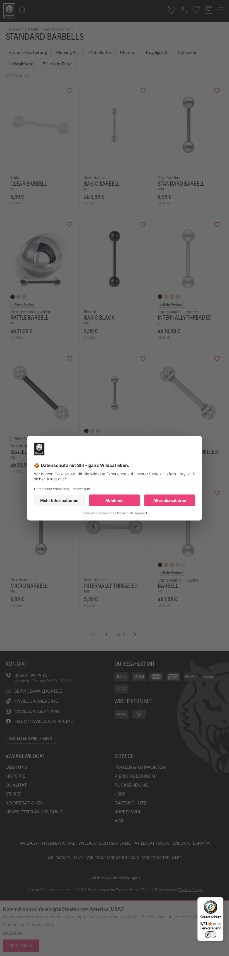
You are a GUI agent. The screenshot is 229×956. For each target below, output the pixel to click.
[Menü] (220, 900)
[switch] (210, 934)
